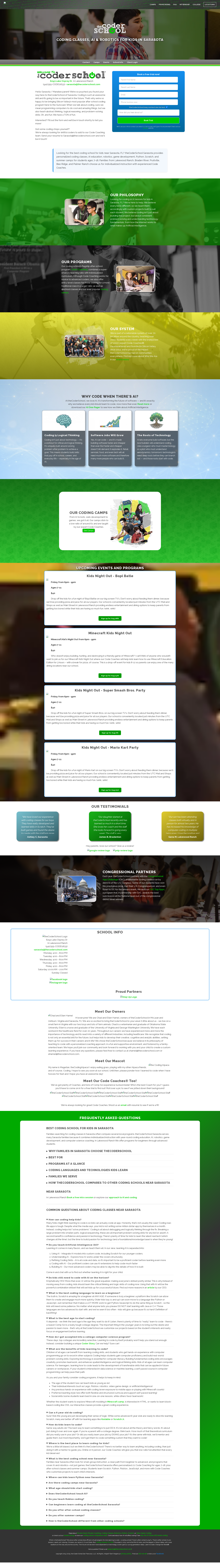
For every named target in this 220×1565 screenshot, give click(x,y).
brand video (123, 359)
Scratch (131, 1533)
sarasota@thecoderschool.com (83, 84)
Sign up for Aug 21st (110, 790)
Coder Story (88, 1343)
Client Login (132, 62)
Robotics (117, 1533)
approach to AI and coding (123, 1197)
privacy (145, 128)
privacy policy (126, 1554)
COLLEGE (197, 4)
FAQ (175, 4)
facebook (160, 1554)
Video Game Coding (143, 1533)
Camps (97, 62)
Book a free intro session (80, 1197)
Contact (86, 62)
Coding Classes (107, 1533)
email (124, 1105)
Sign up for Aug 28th (110, 618)
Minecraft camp (115, 1401)
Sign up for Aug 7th (110, 733)
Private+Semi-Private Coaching (89, 1533)
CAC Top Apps (157, 889)
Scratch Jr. (118, 1419)
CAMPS (153, 4)
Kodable (105, 1419)
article (150, 1287)
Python (124, 1533)
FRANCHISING (164, 4)
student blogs (69, 1535)
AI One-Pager (93, 407)
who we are (142, 1554)
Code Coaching (79, 269)
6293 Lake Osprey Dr (61, 81)
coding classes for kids (104, 1542)
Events (106, 62)
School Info (118, 62)
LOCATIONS (210, 4)
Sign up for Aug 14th (110, 676)
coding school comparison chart (95, 1535)
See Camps (88, 531)
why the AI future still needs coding (154, 1535)
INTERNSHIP (185, 4)
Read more (143, 404)
